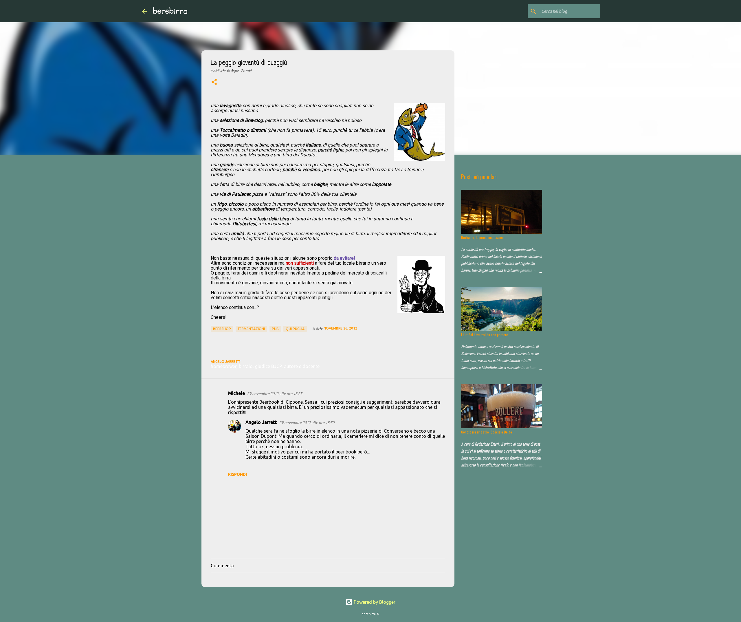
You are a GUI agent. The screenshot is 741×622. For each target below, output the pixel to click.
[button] (214, 82)
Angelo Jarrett (261, 422)
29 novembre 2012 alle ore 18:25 (274, 394)
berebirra (170, 11)
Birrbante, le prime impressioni (483, 237)
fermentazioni (251, 329)
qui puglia (295, 329)
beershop (222, 329)
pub (275, 329)
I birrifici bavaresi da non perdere (484, 334)
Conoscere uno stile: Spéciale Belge (486, 431)
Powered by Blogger (374, 602)
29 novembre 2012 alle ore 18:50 (306, 422)
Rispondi (237, 474)
